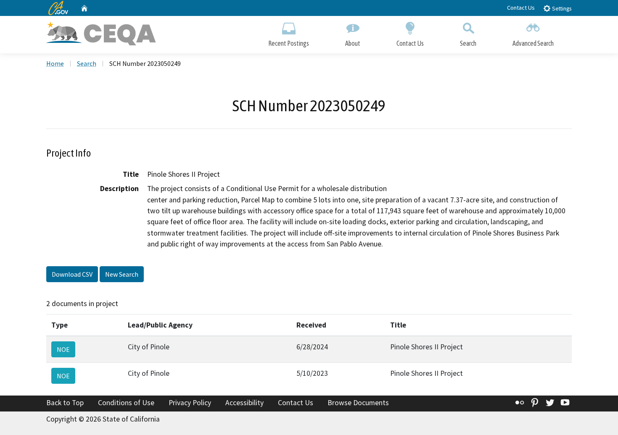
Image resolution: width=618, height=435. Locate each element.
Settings (561, 8)
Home (55, 63)
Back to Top (65, 402)
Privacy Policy (190, 402)
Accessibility (244, 402)
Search (468, 43)
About (352, 43)
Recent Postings (288, 43)
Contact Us (521, 7)
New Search (121, 274)
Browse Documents (358, 402)
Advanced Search (533, 43)
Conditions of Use (126, 402)
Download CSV (72, 274)
